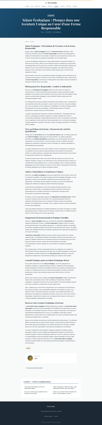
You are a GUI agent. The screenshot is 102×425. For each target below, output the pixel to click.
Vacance (69, 6)
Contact (56, 416)
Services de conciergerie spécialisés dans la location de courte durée (35, 392)
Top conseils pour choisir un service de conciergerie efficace (34, 387)
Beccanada (51, 2)
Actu (32, 6)
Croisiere (50, 6)
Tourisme (62, 6)
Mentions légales (48, 416)
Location (56, 6)
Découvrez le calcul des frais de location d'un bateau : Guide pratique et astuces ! (65, 392)
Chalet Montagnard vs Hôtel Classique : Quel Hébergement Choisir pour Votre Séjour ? (65, 387)
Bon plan (37, 6)
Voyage (75, 6)
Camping (43, 6)
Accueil (27, 6)
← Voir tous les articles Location (34, 368)
